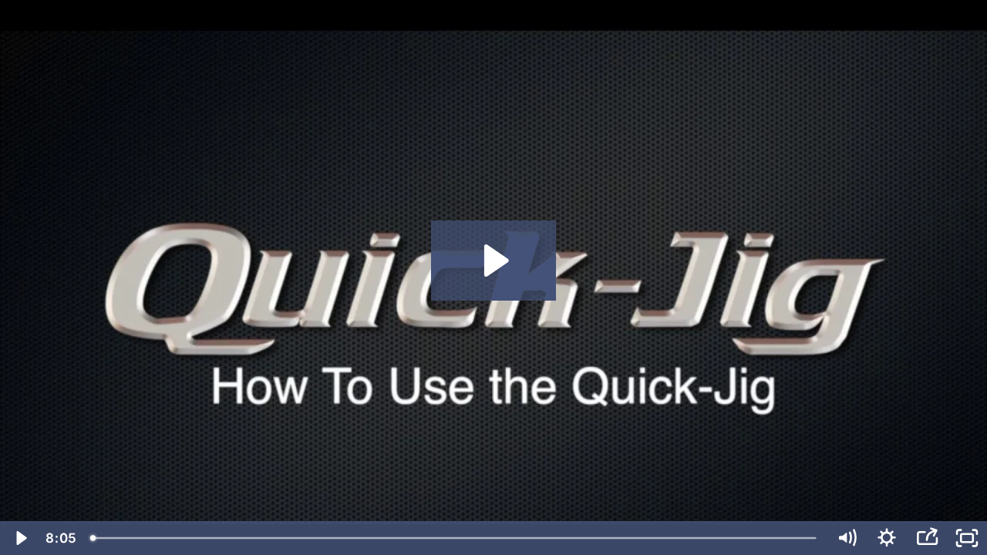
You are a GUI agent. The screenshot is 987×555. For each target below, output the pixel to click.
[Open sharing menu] (927, 538)
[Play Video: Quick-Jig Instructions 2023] (494, 260)
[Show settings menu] (887, 538)
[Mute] (847, 538)
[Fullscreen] (967, 538)
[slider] (455, 538)
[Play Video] (20, 538)
